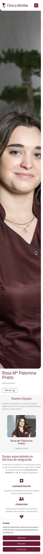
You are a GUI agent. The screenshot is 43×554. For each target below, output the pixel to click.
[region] (21, 537)
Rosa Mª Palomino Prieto (22, 442)
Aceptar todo (21, 538)
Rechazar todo (21, 549)
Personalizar (22, 543)
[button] (36, 5)
